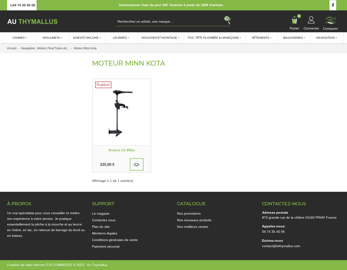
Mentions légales (104, 233)
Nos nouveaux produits (194, 220)
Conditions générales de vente (115, 240)
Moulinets (51, 37)
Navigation (325, 37)
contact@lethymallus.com (281, 246)
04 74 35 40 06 (273, 231)
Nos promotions (189, 213)
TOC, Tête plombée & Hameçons (213, 37)
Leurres (120, 37)
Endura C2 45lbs (122, 150)
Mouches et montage (159, 37)
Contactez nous (103, 220)
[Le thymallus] (33, 21)
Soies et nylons (85, 37)
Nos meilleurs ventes (192, 227)
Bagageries (293, 37)
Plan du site (101, 227)
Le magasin (101, 213)
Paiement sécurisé (106, 246)
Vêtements (260, 37)
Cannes (19, 37)
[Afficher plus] (137, 164)
